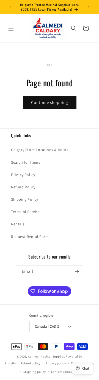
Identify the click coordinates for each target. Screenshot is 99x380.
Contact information (66, 372)
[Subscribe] (77, 271)
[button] (11, 28)
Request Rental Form (30, 236)
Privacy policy (56, 363)
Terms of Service (25, 211)
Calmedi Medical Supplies (46, 356)
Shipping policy (34, 372)
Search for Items (25, 162)
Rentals (17, 224)
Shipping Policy (24, 199)
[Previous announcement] (10, 7)
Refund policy (30, 363)
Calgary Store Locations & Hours (39, 149)
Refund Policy (23, 187)
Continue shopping (49, 102)
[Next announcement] (89, 7)
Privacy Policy (23, 174)
